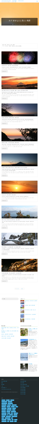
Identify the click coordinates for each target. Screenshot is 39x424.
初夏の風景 (12, 400)
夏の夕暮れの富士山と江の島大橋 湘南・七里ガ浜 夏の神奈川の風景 (15, 90)
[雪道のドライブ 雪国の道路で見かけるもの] (24, 356)
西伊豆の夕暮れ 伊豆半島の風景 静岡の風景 (10, 142)
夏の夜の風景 (5, 69)
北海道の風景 (9, 252)
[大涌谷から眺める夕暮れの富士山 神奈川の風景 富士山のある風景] (19, 162)
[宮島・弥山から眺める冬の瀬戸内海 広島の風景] (19, 214)
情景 (2, 382)
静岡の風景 (16, 121)
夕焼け (7, 95)
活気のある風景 (4, 414)
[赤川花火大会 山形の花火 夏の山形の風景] (19, 60)
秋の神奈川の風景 (14, 416)
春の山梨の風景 (4, 413)
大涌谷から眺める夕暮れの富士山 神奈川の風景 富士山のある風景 (14, 167)
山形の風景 (21, 68)
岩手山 (17, 406)
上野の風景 (3, 400)
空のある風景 (29, 95)
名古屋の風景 (10, 401)
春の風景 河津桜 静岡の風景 (30, 305)
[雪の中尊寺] (24, 367)
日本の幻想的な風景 (23, 384)
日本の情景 (10, 115)
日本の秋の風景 (22, 392)
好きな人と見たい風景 (14, 68)
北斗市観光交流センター (33, 339)
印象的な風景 (8, 96)
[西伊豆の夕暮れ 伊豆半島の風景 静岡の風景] (19, 137)
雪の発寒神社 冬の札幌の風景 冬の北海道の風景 (11, 246)
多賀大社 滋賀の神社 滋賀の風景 (7, 334)
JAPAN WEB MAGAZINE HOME (6, 389)
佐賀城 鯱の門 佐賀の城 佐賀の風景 (7, 336)
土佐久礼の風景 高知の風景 (6, 338)
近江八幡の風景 (4, 419)
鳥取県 (15, 421)
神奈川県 (4, 95)
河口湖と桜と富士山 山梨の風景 (30, 314)
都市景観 (2, 384)
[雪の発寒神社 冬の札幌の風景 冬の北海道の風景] (19, 241)
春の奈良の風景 (13, 411)
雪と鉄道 (16, 419)
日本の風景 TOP (3, 387)
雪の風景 (29, 278)
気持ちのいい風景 (30, 172)
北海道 (18, 252)
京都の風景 (7, 400)
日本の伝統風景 (26, 68)
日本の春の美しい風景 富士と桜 (30, 309)
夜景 (3, 68)
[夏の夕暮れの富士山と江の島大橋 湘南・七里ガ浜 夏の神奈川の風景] (19, 85)
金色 (12, 419)
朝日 (12, 413)
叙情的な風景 (25, 95)
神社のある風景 (8, 416)
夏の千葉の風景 (10, 403)
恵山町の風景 (9, 408)
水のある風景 (20, 95)
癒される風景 (10, 95)
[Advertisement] (19, 33)
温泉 (6, 278)
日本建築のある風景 (14, 252)
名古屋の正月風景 (4, 401)
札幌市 (24, 252)
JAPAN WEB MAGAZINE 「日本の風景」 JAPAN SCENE (12, 0)
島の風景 (13, 121)
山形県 (19, 68)
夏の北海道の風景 (4, 403)
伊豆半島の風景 (9, 145)
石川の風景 (3, 416)
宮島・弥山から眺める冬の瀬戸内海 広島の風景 (11, 219)
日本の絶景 (9, 68)
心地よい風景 (6, 94)
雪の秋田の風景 (4, 421)
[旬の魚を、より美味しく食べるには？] (24, 332)
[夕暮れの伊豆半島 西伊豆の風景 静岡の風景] (19, 112)
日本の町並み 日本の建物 (17, 270)
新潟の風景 (8, 197)
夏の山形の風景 (14, 69)
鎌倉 (17, 95)
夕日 (26, 197)
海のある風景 (14, 95)
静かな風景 (21, 252)
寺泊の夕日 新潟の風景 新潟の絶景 (9, 194)
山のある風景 (25, 172)
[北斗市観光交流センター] (24, 342)
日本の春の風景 (22, 389)
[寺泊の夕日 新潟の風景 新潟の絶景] (19, 189)
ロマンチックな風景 (15, 120)
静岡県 (20, 121)
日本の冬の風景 (16, 244)
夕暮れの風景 (25, 94)
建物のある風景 (4, 252)
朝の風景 (9, 413)
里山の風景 (9, 419)
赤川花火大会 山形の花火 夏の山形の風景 (10, 65)
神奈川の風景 (29, 94)
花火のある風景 (31, 68)
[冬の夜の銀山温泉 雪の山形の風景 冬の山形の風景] (19, 268)
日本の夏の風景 (16, 63)
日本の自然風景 (22, 387)
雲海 (8, 421)
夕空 (5, 96)
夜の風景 (6, 68)
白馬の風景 (11, 414)
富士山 (19, 94)
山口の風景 (8, 406)
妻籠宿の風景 (4, 406)
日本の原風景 (21, 172)
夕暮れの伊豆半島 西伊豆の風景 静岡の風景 (10, 117)
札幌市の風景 (16, 413)
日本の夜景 (9, 69)
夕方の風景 (4, 121)
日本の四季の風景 (11, 63)
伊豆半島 (8, 121)
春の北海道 (8, 411)
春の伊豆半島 (4, 411)
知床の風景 (15, 414)
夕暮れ (22, 94)
